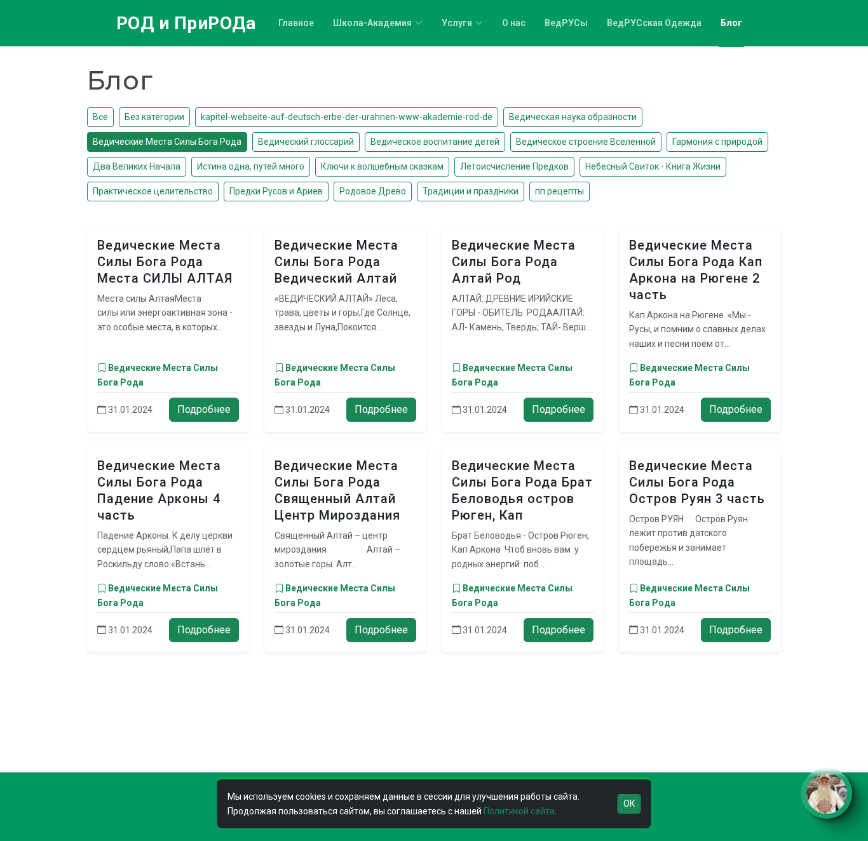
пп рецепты (559, 191)
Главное (296, 23)
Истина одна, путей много (250, 166)
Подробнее (204, 409)
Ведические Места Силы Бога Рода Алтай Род (514, 262)
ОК (629, 803)
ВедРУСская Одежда (654, 23)
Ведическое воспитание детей (434, 142)
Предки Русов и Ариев (276, 191)
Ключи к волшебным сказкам (382, 166)
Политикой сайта (519, 811)
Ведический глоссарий (306, 142)
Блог (731, 23)
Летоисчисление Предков (514, 166)
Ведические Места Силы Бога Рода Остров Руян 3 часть (697, 482)
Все (100, 117)
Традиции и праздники (471, 191)
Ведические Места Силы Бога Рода (167, 142)
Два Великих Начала (136, 166)
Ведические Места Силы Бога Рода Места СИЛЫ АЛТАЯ (165, 262)
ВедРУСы (566, 23)
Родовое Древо (372, 191)
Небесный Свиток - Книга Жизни (653, 166)
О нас (514, 23)
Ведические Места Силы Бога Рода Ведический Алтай (336, 262)
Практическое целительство (153, 191)
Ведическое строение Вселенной (586, 142)
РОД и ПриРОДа (186, 23)
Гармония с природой (717, 142)
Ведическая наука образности (573, 117)
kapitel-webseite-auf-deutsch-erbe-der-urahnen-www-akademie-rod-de (346, 117)
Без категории (154, 117)
